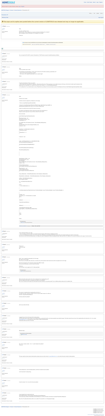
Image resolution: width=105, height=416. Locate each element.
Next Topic (101, 17)
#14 (2, 342)
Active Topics (89, 2)
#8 (2, 256)
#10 (2, 290)
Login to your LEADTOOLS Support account (38, 44)
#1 (2, 26)
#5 (2, 94)
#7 (2, 244)
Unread (101, 13)
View (94, 13)
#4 (2, 81)
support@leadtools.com (23, 319)
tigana (3, 28)
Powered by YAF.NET (90, 414)
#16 (2, 368)
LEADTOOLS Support (5, 10)
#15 (2, 354)
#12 (2, 315)
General (11, 10)
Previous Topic (5, 17)
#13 (2, 329)
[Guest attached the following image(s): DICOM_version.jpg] (24, 334)
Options (90, 13)
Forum (85, 2)
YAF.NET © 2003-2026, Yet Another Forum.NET (98, 414)
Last (97, 13)
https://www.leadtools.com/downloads (57, 42)
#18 (2, 392)
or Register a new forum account (50, 44)
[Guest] (3, 56)
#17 (2, 380)
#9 (2, 277)
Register (101, 2)
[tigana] (3, 29)
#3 (2, 66)
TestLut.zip (22, 222)
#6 (2, 231)
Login (97, 2)
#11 (2, 303)
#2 (2, 53)
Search (94, 2)
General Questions (17, 10)
